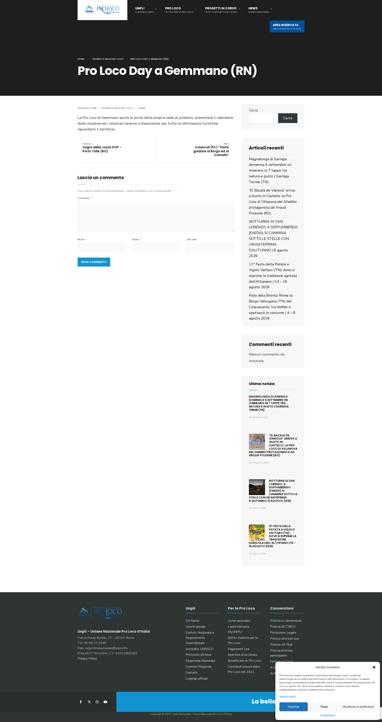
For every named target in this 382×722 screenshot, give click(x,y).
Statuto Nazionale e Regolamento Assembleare (200, 637)
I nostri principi (195, 626)
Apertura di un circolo (242, 655)
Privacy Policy (87, 658)
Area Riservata (287, 26)
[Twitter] (89, 701)
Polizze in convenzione (286, 620)
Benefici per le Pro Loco (244, 660)
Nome (82, 239)
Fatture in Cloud (281, 661)
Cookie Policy (327, 715)
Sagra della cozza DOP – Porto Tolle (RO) (102, 147)
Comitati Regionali (198, 666)
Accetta (293, 707)
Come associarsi (239, 620)
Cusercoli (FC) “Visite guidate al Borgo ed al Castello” (211, 149)
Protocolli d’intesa (198, 655)
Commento (85, 198)
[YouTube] (104, 701)
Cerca (253, 110)
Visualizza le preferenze (358, 707)
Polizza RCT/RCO (283, 626)
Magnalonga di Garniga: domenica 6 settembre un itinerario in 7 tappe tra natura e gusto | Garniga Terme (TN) (270, 170)
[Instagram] (97, 701)
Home (81, 59)
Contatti (191, 672)
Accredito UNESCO (199, 649)
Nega (324, 707)
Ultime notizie (262, 383)
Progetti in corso (221, 10)
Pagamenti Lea (238, 649)
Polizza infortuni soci (284, 638)
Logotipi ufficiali (197, 678)
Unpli (144, 10)
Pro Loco (179, 10)
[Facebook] (81, 701)
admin (141, 108)
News (258, 10)
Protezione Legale (283, 632)
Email (136, 239)
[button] (374, 667)
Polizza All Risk (281, 644)
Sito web (192, 239)
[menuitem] (148, 9)
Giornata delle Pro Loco (108, 59)
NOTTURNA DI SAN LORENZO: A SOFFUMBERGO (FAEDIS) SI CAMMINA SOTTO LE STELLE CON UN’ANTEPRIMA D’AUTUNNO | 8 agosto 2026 (273, 238)
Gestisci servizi (287, 696)
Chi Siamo (193, 620)
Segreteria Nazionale (200, 660)
